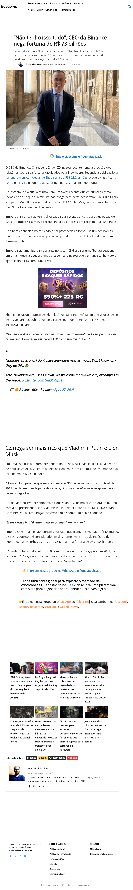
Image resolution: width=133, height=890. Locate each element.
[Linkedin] (34, 785)
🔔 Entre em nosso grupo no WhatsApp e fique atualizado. (62, 571)
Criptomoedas (57, 757)
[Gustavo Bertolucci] (21, 64)
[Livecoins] (9, 7)
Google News (69, 607)
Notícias (72, 757)
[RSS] (20, 856)
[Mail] (38, 785)
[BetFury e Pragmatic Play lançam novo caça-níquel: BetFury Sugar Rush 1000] (46, 668)
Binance (31, 757)
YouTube (51, 607)
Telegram (82, 602)
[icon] (129, 6)
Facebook (120, 602)
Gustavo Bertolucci (34, 64)
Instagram (36, 607)
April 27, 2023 (64, 389)
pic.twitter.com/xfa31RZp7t (42, 380)
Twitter (23, 607)
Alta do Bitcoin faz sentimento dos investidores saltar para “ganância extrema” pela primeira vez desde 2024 (95, 689)
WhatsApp (64, 602)
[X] (43, 785)
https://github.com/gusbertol (40, 773)
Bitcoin (43, 757)
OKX (70, 585)
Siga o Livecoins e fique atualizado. (79, 156)
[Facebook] (29, 785)
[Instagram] (15, 856)
